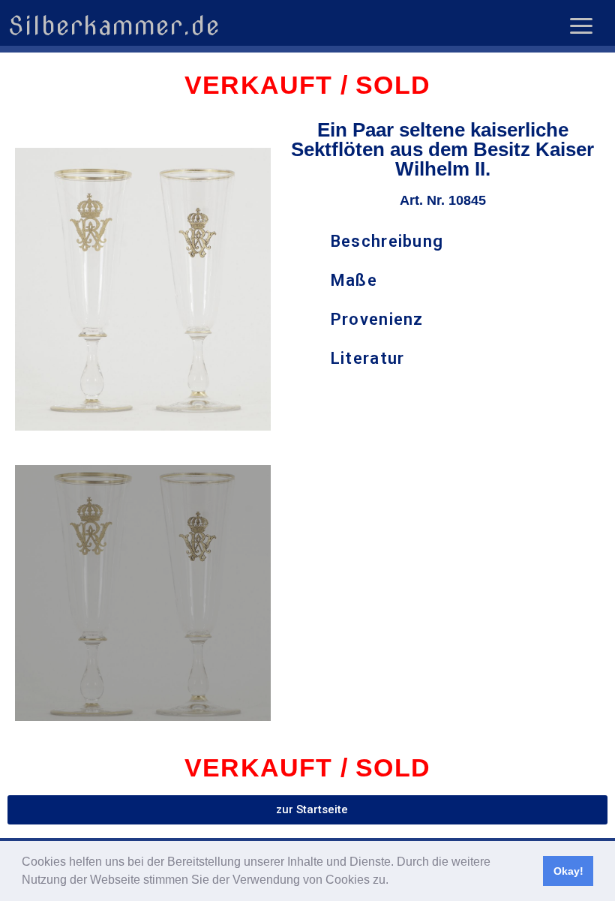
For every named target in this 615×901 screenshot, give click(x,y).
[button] (394, 881)
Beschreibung (387, 241)
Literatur (368, 358)
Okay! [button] (569, 871)
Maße (354, 280)
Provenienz (377, 319)
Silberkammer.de (114, 26)
